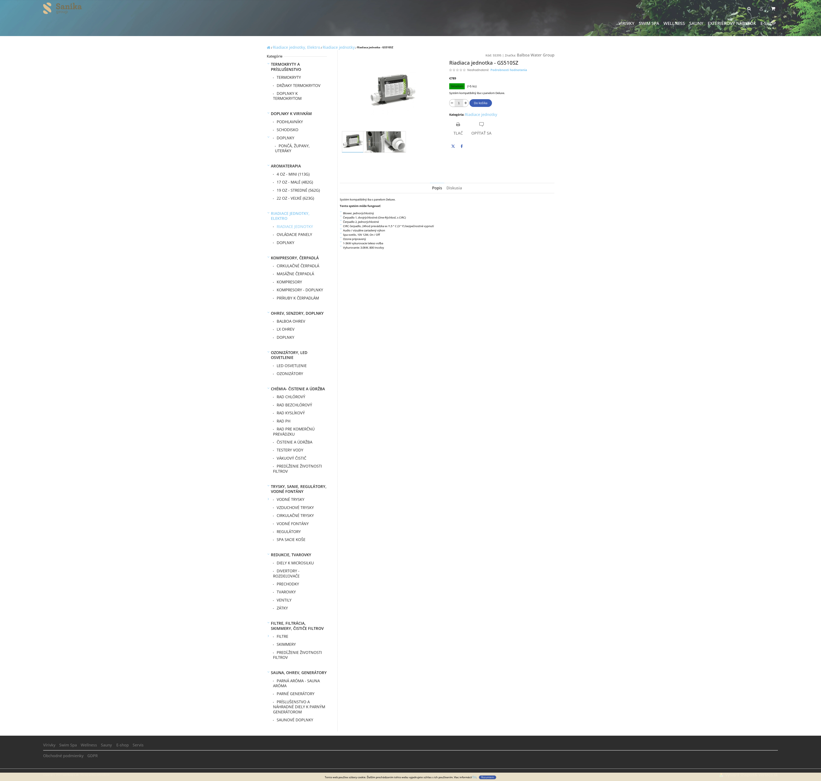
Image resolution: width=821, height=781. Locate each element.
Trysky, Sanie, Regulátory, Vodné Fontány (298, 489)
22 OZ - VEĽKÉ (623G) (295, 198)
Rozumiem (487, 777)
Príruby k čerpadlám (297, 298)
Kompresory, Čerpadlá (295, 257)
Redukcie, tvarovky (291, 554)
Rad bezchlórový (294, 404)
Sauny (106, 745)
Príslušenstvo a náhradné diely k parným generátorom (299, 706)
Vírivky (49, 745)
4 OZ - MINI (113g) (293, 174)
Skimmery (286, 644)
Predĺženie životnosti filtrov (297, 468)
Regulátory (288, 531)
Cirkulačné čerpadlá (297, 265)
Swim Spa (68, 745)
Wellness (89, 745)
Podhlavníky (289, 121)
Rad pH (283, 421)
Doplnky (285, 137)
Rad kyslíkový (290, 412)
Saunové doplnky (294, 719)
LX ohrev (285, 329)
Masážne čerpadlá (295, 273)
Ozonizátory (289, 373)
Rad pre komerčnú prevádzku (294, 431)
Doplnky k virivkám (291, 113)
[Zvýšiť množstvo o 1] (465, 103)
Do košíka (480, 103)
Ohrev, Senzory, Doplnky (297, 313)
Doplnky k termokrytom (287, 96)
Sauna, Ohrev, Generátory (299, 672)
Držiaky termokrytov (298, 85)
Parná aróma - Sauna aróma (296, 683)
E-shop (122, 745)
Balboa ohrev (290, 321)
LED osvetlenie (291, 365)
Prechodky (287, 584)
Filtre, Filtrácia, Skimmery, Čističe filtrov (297, 626)
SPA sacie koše (290, 539)
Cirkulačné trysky (295, 515)
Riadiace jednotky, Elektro (290, 216)
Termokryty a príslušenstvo (286, 67)
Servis (138, 745)
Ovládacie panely (294, 234)
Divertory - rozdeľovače (286, 573)
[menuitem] (626, 23)
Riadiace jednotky (294, 226)
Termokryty (288, 77)
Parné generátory (295, 693)
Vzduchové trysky (295, 507)
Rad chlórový (290, 396)
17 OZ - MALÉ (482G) (294, 182)
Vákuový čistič (291, 458)
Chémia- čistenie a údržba (298, 388)
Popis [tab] (437, 187)
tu (474, 776)
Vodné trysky (290, 499)
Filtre (282, 636)
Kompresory (289, 281)
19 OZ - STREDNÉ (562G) (298, 190)
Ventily (283, 600)
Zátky (282, 608)
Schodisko (287, 129)
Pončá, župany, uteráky (292, 148)
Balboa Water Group (535, 55)
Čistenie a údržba (294, 442)
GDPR (92, 755)
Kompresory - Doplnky (299, 289)
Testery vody (289, 450)
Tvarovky (286, 591)
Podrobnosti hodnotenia (508, 70)
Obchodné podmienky (63, 755)
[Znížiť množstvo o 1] (452, 103)
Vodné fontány (292, 523)
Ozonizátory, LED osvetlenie (289, 355)
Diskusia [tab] (454, 187)
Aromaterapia (286, 166)
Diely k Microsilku (295, 562)
